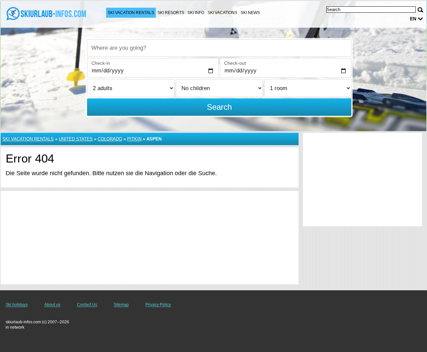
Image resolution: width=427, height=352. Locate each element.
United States (76, 138)
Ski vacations (222, 12)
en (413, 18)
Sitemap (121, 304)
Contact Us (87, 304)
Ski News (250, 12)
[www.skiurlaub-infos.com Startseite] (46, 14)
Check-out (235, 63)
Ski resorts (170, 12)
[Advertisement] (150, 237)
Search (219, 106)
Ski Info (195, 12)
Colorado (110, 138)
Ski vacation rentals (131, 12)
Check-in (100, 63)
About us (52, 304)
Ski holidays (17, 304)
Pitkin (134, 138)
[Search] (420, 9)
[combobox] (219, 48)
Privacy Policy (158, 304)
